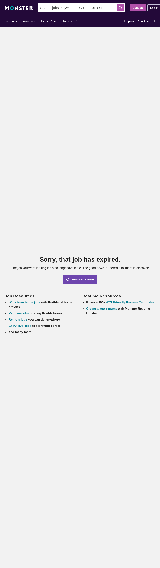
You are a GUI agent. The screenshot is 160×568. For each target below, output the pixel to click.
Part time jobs (19, 313)
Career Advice (50, 21)
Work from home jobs (24, 302)
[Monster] (19, 7)
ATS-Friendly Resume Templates (130, 302)
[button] (120, 7)
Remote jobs (18, 319)
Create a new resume (102, 308)
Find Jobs (11, 21)
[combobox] (57, 7)
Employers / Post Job (137, 21)
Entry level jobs (20, 325)
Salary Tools (28, 21)
